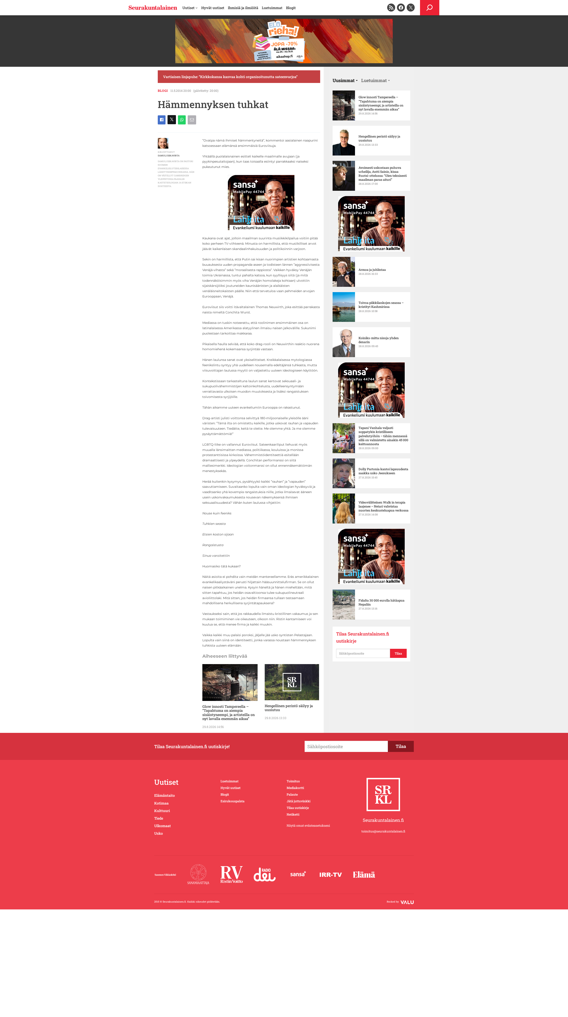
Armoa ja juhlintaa (372, 270)
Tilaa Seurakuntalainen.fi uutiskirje (362, 637)
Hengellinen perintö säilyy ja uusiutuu (289, 708)
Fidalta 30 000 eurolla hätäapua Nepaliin (381, 602)
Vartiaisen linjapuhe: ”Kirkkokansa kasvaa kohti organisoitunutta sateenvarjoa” (230, 76)
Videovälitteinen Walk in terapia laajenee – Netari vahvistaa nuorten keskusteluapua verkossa (383, 506)
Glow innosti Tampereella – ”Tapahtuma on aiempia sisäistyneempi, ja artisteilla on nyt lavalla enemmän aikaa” (228, 712)
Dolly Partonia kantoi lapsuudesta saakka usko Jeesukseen (383, 471)
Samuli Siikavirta (168, 155)
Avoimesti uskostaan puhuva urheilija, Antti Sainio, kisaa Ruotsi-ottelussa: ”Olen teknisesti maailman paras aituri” (383, 174)
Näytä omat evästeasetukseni (308, 825)
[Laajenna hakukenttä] (429, 7)
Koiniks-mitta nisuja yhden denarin (379, 340)
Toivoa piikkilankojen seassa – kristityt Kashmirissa (381, 305)
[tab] (345, 80)
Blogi (163, 91)
